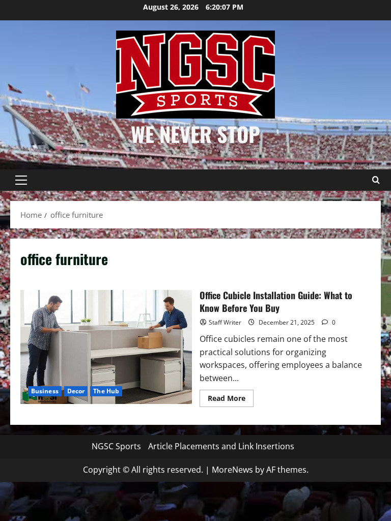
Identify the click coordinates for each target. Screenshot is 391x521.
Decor (76, 391)
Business (45, 391)
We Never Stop (195, 134)
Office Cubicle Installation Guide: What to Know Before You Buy (106, 347)
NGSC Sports (116, 446)
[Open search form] (376, 180)
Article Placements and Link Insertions (221, 446)
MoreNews (232, 469)
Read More (231, 400)
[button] (21, 180)
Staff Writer (225, 322)
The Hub (106, 391)
